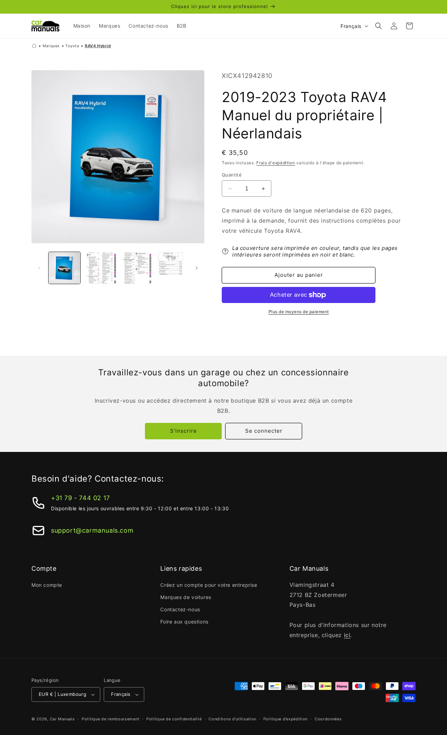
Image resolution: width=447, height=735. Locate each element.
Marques (51, 45)
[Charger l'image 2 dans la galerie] (100, 268)
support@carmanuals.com (92, 530)
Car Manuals (62, 718)
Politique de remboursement (110, 718)
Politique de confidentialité (174, 718)
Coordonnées (328, 718)
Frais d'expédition (275, 162)
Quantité (232, 175)
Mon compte (46, 585)
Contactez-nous (180, 609)
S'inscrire (183, 430)
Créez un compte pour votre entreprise (208, 585)
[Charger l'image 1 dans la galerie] (64, 268)
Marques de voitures (185, 597)
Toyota (72, 45)
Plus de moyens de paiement (299, 311)
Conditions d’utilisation (232, 718)
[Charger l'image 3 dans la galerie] (135, 268)
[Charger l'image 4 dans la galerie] (170, 268)
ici (347, 635)
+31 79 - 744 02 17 (80, 498)
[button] (378, 26)
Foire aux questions (184, 622)
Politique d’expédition (285, 718)
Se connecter (264, 430)
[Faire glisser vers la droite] (196, 268)
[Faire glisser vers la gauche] (39, 268)
